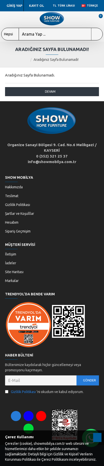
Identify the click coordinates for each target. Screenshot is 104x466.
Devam (50, 91)
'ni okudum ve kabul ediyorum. (47, 392)
